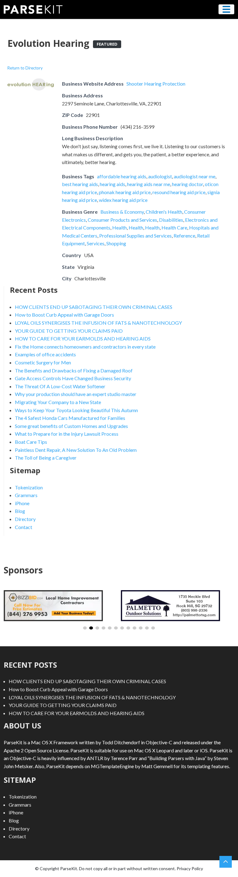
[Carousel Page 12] (153, 628)
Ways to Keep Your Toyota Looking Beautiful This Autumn (76, 410)
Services (95, 243)
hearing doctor (187, 184)
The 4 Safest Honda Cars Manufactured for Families (70, 418)
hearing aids (112, 184)
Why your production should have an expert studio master (75, 394)
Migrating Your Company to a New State (58, 402)
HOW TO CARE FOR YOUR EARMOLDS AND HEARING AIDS (83, 338)
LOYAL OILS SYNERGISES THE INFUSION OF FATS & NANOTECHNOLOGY (98, 323)
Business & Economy (122, 212)
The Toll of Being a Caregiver (46, 458)
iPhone (22, 503)
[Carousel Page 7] (122, 628)
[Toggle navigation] (226, 9)
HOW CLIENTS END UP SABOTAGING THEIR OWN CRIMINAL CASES (93, 307)
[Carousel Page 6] (116, 628)
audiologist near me (194, 176)
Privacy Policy (190, 868)
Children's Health (164, 212)
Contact (23, 527)
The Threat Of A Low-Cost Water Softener (60, 386)
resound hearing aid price (178, 192)
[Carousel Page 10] (141, 628)
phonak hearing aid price (125, 192)
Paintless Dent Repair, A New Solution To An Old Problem (76, 450)
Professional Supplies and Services (135, 235)
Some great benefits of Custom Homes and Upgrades (71, 426)
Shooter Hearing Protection (155, 84)
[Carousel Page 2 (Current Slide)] (91, 628)
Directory (25, 519)
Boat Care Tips (31, 442)
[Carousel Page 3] (97, 628)
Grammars (26, 495)
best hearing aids (80, 184)
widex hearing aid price (123, 200)
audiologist (160, 176)
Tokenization (29, 487)
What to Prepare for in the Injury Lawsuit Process (66, 434)
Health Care (174, 227)
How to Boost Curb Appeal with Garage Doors (64, 315)
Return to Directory (25, 67)
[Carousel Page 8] (128, 628)
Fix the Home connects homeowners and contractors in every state (85, 346)
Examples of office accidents (45, 354)
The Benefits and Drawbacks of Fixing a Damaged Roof (74, 370)
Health (119, 227)
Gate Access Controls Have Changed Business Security (73, 378)
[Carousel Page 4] (103, 628)
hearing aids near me (148, 184)
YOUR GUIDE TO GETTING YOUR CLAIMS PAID (69, 331)
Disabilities (171, 220)
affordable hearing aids (121, 176)
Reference (184, 235)
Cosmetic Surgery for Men (43, 362)
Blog (20, 511)
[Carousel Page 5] (110, 628)
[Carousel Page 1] (85, 628)
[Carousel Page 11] (147, 628)
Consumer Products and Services (122, 220)
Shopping (116, 243)
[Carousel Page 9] (134, 628)
